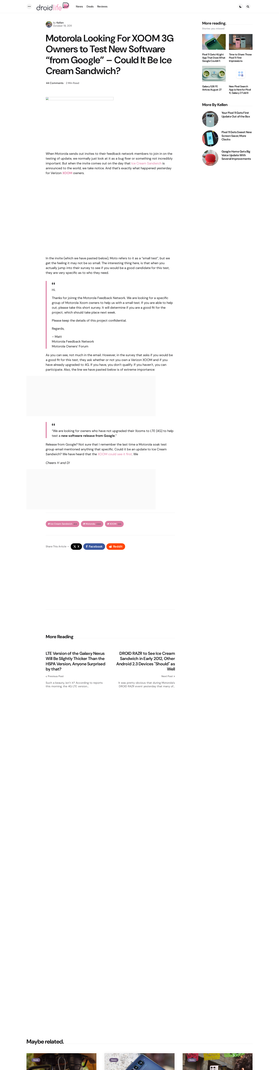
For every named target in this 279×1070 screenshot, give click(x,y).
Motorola (93, 523)
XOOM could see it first (115, 454)
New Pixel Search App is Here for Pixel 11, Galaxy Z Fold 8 (240, 90)
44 (54, 83)
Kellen (60, 22)
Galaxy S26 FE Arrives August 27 (212, 88)
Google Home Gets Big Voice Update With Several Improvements (236, 155)
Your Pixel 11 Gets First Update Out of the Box (236, 114)
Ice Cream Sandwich (146, 163)
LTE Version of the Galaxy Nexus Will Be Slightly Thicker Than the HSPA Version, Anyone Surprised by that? (75, 661)
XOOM (67, 173)
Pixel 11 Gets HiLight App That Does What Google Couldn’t (213, 58)
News (113, 1060)
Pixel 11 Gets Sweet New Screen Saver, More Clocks (237, 135)
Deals (35, 1060)
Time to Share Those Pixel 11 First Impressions (240, 58)
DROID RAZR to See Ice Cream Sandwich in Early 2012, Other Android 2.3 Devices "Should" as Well (145, 661)
